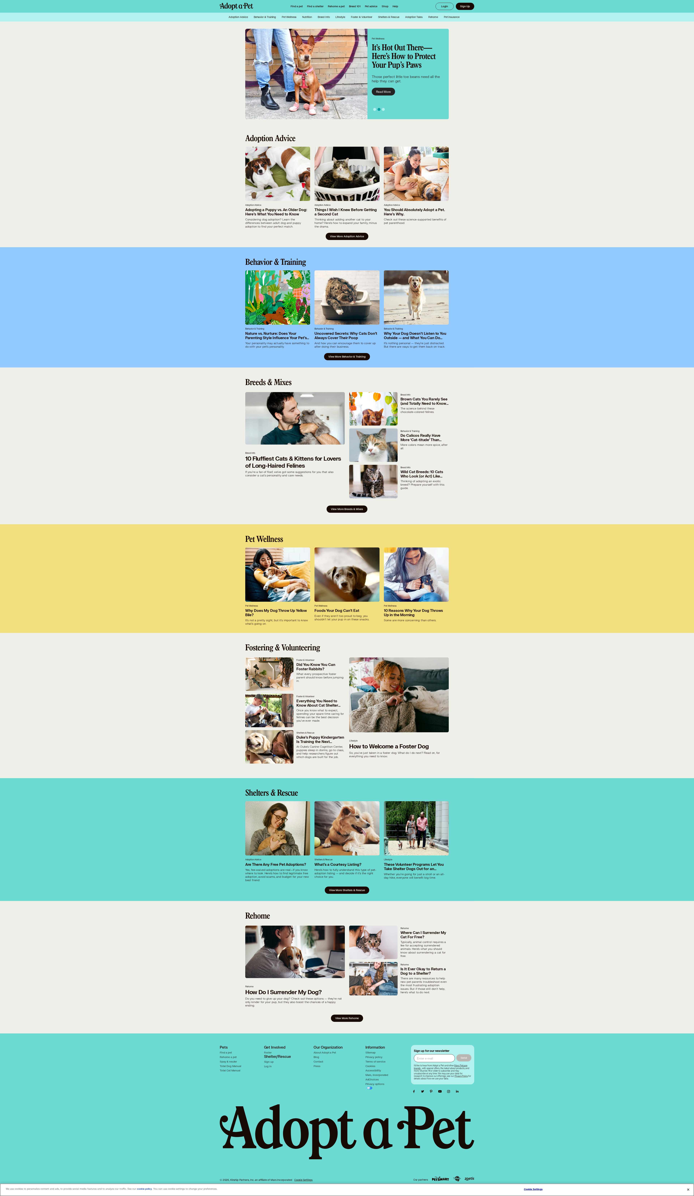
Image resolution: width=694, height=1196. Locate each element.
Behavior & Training (265, 17)
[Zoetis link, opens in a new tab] (469, 1179)
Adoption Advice (238, 17)
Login (444, 6)
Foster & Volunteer (361, 17)
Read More (383, 87)
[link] (336, 6)
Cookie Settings (303, 1179)
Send (464, 1057)
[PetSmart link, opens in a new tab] (440, 1178)
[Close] (688, 1189)
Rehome (433, 17)
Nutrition (307, 17)
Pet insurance (452, 17)
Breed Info (324, 17)
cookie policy (144, 1188)
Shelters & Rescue (388, 17)
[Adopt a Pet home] (236, 6)
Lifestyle (340, 17)
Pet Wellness (289, 17)
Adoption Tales (414, 17)
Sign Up (465, 6)
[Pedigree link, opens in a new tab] (456, 1179)
